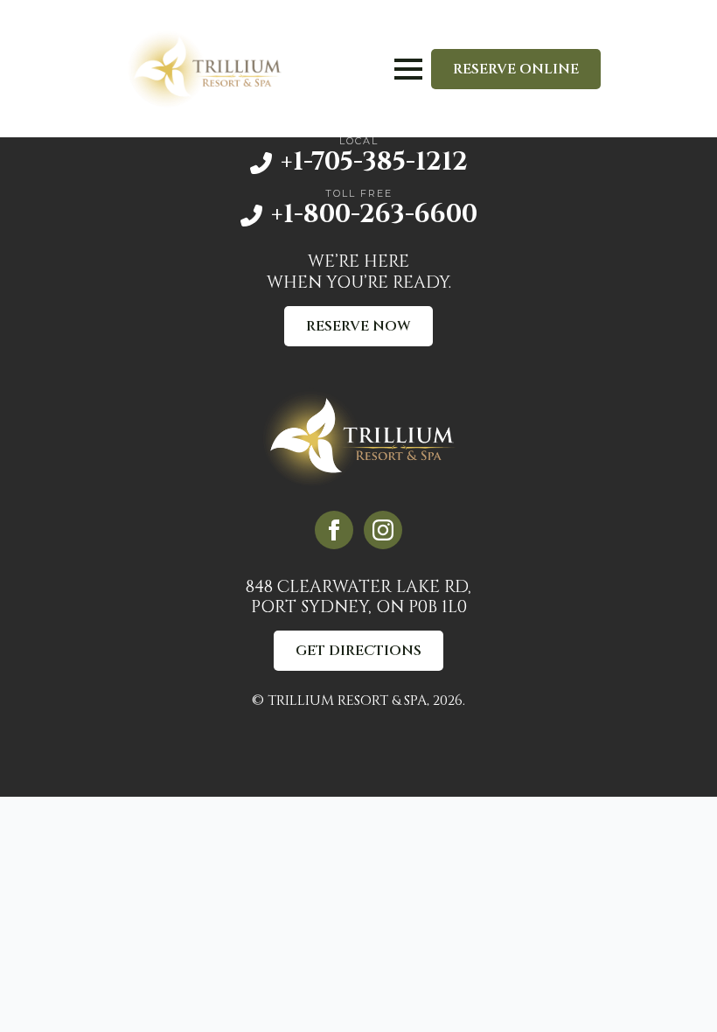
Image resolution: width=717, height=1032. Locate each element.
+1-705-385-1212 (374, 162)
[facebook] (334, 530)
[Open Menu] (408, 69)
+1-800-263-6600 (374, 215)
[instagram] (383, 530)
